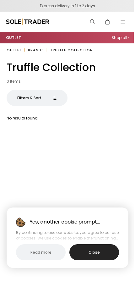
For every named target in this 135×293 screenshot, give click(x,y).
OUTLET (13, 37)
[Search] (92, 21)
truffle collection (71, 50)
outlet (14, 50)
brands (36, 50)
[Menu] (122, 21)
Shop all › (120, 37)
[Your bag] (107, 21)
